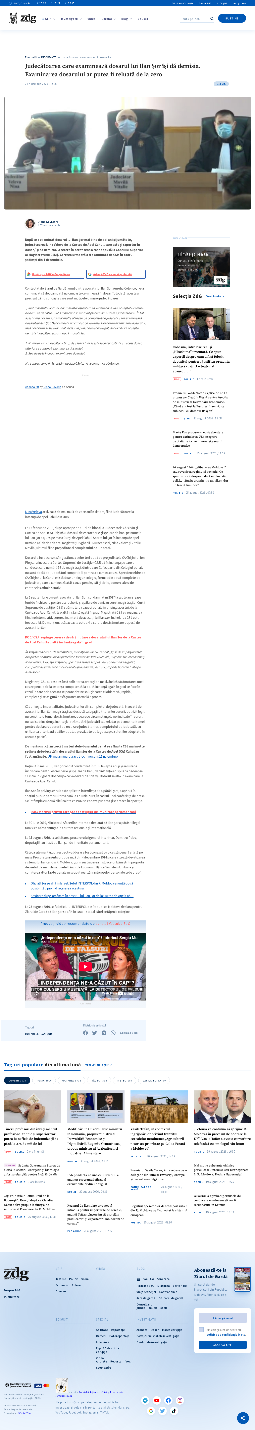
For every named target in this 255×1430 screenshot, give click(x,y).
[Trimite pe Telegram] (104, 1032)
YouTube (157, 1400)
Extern (76, 1285)
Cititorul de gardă (171, 1298)
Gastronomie (168, 1292)
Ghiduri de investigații (151, 1342)
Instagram (180, 1400)
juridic (140, 1308)
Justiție (61, 1279)
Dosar (155, 1330)
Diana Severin (52, 386)
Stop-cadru (104, 1367)
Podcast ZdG (145, 1286)
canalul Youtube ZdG (113, 923)
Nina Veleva (33, 512)
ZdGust (143, 19)
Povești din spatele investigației (158, 1336)
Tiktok (174, 1411)
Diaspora (163, 1286)
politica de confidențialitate (226, 1334)
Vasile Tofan (154, 1080)
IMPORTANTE (48, 57)
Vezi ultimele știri (97, 1064)
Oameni (101, 1336)
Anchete (101, 1361)
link (182, 279)
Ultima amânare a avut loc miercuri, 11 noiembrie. (83, 756)
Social (19, 1152)
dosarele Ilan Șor (38, 1034)
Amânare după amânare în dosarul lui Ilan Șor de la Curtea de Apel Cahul (82, 896)
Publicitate (12, 1297)
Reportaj (116, 1361)
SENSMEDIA (24, 1413)
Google (151, 1411)
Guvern (17, 1080)
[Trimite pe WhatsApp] (113, 1032)
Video (91, 19)
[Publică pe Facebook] (85, 1032)
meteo (125, 1080)
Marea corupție (172, 1330)
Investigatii (69, 19)
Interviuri (102, 1342)
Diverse (61, 1291)
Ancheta (141, 1330)
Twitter (162, 1411)
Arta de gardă (145, 1298)
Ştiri (48, 19)
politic (152, 1308)
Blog (124, 19)
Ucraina (71, 1080)
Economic (74, 1231)
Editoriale (180, 1286)
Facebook (168, 1400)
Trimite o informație (182, 3)
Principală (31, 57)
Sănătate (163, 1279)
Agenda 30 (32, 386)
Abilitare (102, 1330)
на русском (239, 3)
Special (107, 19)
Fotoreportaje (119, 1336)
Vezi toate (214, 296)
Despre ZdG (205, 3)
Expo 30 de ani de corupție (107, 1350)
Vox (128, 1361)
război (99, 1080)
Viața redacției (146, 1292)
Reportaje (118, 1330)
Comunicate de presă (140, 1188)
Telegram (145, 1400)
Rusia (44, 1080)
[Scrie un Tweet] (94, 1032)
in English (222, 3)
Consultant (144, 1304)
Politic (189, 379)
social (164, 1308)
